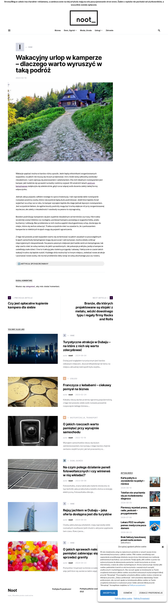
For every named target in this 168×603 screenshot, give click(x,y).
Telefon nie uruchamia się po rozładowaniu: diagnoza (133, 495)
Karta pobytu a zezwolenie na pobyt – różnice (133, 481)
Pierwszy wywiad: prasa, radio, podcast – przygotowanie (134, 510)
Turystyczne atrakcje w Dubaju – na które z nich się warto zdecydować (86, 346)
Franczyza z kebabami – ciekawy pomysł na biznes (87, 387)
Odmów (128, 593)
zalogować (30, 286)
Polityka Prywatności (141, 598)
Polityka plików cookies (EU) (90, 590)
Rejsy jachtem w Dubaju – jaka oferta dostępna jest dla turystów (87, 512)
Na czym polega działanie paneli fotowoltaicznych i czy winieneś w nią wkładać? (86, 471)
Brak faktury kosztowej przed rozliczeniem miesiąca (133, 540)
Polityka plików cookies (123, 598)
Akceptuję (109, 593)
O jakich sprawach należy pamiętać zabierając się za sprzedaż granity (82, 553)
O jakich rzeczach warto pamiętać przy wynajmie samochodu (81, 428)
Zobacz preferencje (151, 593)
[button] (162, 546)
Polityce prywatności (137, 585)
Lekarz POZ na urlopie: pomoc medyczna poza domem (133, 525)
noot (71, 355)
